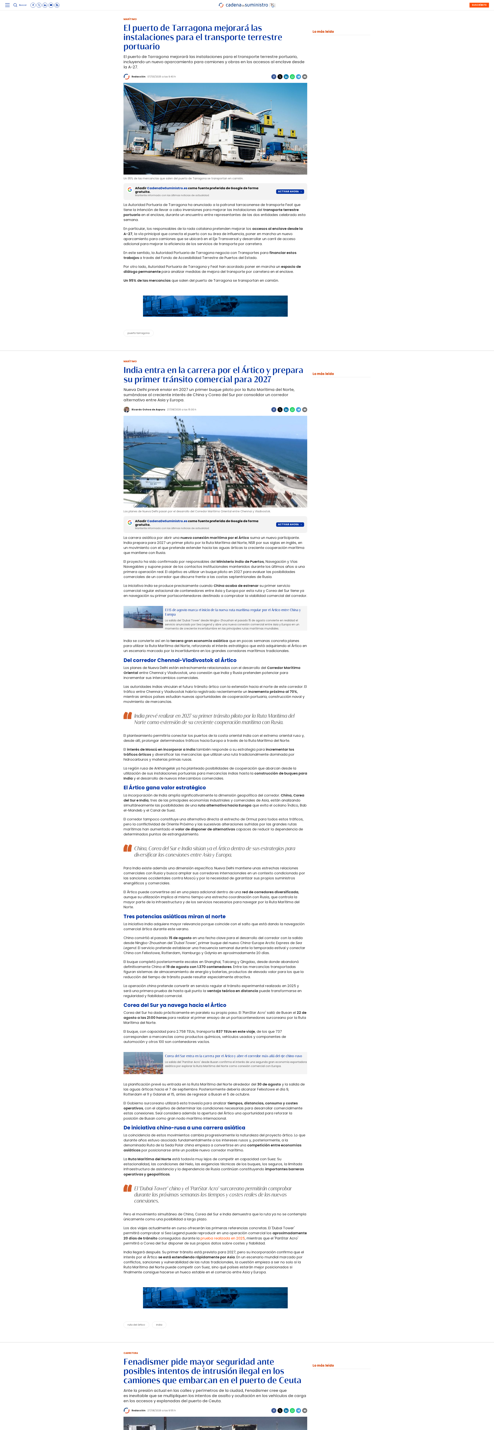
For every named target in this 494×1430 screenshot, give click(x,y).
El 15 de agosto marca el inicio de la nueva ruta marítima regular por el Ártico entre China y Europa (233, 612)
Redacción (138, 76)
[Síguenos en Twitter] (39, 5)
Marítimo (130, 19)
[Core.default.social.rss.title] (57, 5)
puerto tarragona (139, 333)
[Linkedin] (286, 76)
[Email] (304, 76)
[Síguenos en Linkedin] (45, 5)
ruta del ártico (136, 1325)
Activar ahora (288, 191)
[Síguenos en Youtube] (51, 5)
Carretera (131, 1353)
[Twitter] (280, 76)
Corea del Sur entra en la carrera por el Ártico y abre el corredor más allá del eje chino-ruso (233, 1056)
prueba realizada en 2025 (222, 1238)
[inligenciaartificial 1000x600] (143, 617)
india (159, 1325)
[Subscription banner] (215, 320)
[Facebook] (273, 76)
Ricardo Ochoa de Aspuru (148, 409)
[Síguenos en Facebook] (33, 5)
